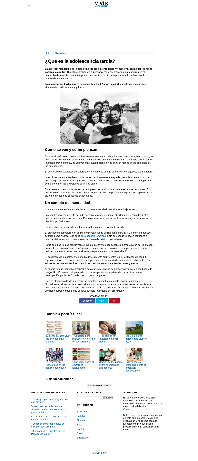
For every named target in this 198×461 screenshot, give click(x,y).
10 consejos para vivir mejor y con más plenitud (58, 339)
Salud (80, 433)
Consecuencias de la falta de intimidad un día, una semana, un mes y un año (48, 409)
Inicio (49, 53)
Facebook (86, 300)
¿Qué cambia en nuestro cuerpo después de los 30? (47, 432)
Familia (81, 416)
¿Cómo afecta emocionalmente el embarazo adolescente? (136, 366)
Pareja (80, 429)
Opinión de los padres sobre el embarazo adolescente (111, 365)
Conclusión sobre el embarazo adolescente (83, 365)
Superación (83, 437)
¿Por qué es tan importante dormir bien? (108, 339)
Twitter (101, 300)
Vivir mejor (101, 452)
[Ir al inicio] (101, 7)
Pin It (114, 300)
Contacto (128, 409)
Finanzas (82, 420)
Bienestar (60, 53)
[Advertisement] (99, 30)
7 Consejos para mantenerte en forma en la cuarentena (83, 339)
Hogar (80, 424)
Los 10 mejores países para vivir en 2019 (136, 339)
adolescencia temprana (93, 236)
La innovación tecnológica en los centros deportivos (56, 365)
